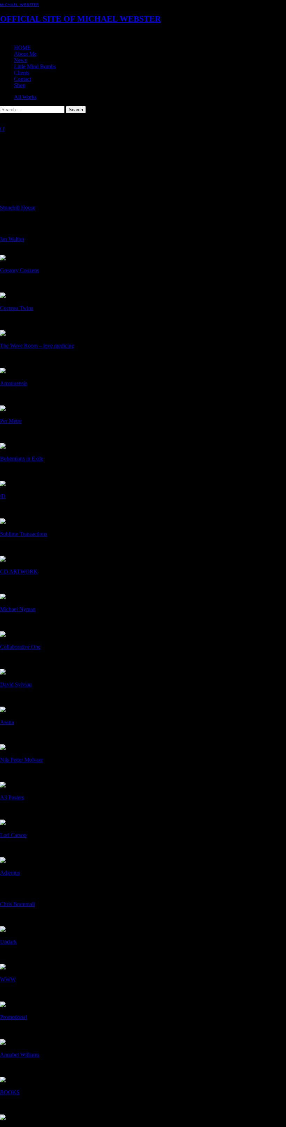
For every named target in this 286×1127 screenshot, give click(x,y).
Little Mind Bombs (35, 66)
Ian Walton (12, 239)
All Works (25, 97)
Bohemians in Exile (21, 459)
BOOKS (10, 1092)
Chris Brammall (17, 904)
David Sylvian (16, 684)
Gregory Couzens (19, 270)
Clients (21, 73)
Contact (22, 79)
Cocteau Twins (16, 308)
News (20, 60)
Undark (8, 942)
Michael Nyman (18, 609)
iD (3, 496)
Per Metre (11, 421)
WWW (8, 979)
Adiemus (10, 873)
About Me (25, 54)
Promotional (13, 1017)
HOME (22, 48)
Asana (7, 722)
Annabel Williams (19, 1055)
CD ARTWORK (19, 571)
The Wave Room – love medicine (37, 346)
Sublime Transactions (23, 534)
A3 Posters (12, 797)
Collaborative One (20, 647)
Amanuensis (13, 383)
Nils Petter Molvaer (21, 760)
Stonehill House (17, 208)
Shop (19, 85)
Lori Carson (13, 835)
